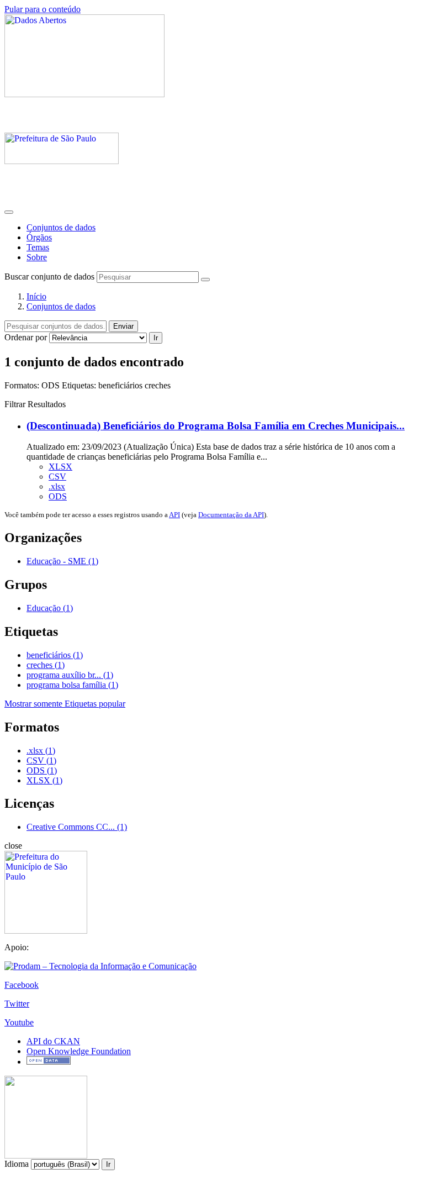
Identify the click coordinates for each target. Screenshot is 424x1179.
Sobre (36, 257)
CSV (57, 476)
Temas (37, 247)
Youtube (19, 1022)
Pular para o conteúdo (42, 9)
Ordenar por (25, 337)
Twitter (16, 1003)
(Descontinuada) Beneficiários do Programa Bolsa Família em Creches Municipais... (215, 425)
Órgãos (39, 237)
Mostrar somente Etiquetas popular (64, 703)
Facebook (21, 984)
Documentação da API (231, 514)
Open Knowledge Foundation (78, 1051)
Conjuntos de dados (61, 227)
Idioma (16, 1164)
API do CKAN (53, 1041)
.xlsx (57, 486)
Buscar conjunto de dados (49, 276)
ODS (58, 496)
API (174, 514)
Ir (155, 338)
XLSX (60, 466)
